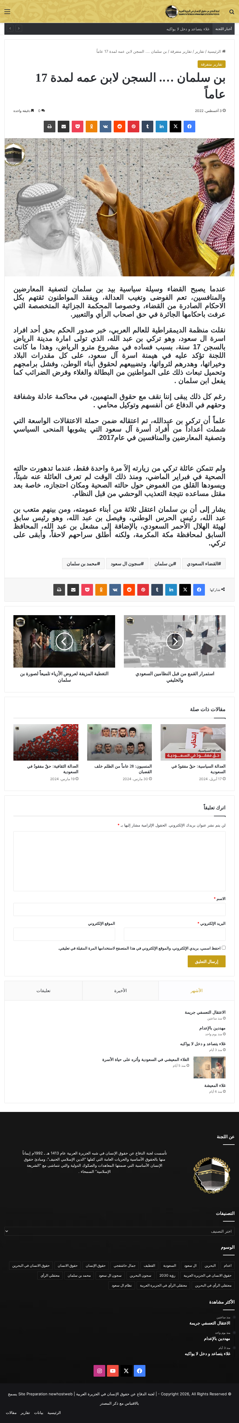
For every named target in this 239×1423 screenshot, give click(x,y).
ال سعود (190, 1265)
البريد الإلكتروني (211, 923)
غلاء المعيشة (215, 1085)
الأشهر (197, 990)
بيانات (38, 1412)
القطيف (149, 1265)
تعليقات (43, 990)
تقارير (199, 51)
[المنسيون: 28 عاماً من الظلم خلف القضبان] (119, 742)
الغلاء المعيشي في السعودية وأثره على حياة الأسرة (168, 29)
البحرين (210, 1265)
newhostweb (61, 1394)
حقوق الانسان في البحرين (31, 1265)
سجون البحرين (140, 1275)
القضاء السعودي (202, 563)
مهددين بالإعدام (212, 1028)
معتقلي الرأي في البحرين (213, 1285)
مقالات (11, 1412)
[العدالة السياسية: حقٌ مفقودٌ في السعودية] (193, 742)
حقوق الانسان (68, 1265)
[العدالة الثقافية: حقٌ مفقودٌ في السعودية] (45, 742)
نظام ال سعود (122, 1285)
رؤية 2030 (167, 1275)
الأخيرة (120, 990)
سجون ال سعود (126, 563)
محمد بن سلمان (82, 563)
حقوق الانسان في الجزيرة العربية (207, 1275)
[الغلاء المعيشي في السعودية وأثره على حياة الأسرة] (210, 1067)
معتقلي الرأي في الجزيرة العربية (163, 1285)
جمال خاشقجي (125, 1265)
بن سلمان (163, 563)
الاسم (220, 898)
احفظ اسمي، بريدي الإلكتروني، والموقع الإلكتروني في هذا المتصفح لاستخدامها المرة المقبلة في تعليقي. (139, 948)
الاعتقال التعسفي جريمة (205, 1012)
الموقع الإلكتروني (101, 923)
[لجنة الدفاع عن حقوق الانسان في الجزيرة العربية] (192, 11)
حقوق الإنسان (96, 1265)
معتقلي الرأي (50, 1275)
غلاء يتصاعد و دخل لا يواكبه (203, 1044)
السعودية (169, 1265)
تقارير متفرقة (181, 51)
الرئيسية (215, 51)
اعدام (227, 1265)
